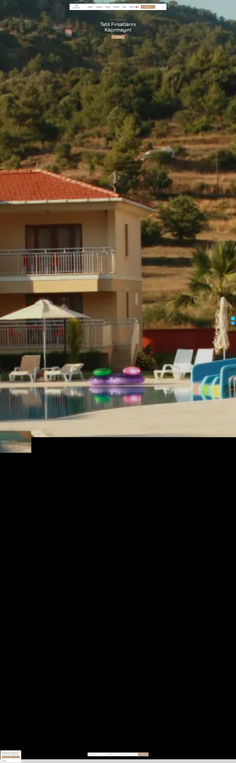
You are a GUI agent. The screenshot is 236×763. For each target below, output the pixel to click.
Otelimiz (107, 7)
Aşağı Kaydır (165, 394)
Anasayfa (90, 7)
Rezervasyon (147, 6)
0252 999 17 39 (77, 1)
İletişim (132, 7)
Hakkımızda (116, 7)
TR (138, 7)
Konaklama (99, 7)
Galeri (124, 7)
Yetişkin (110, 754)
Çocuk (125, 754)
